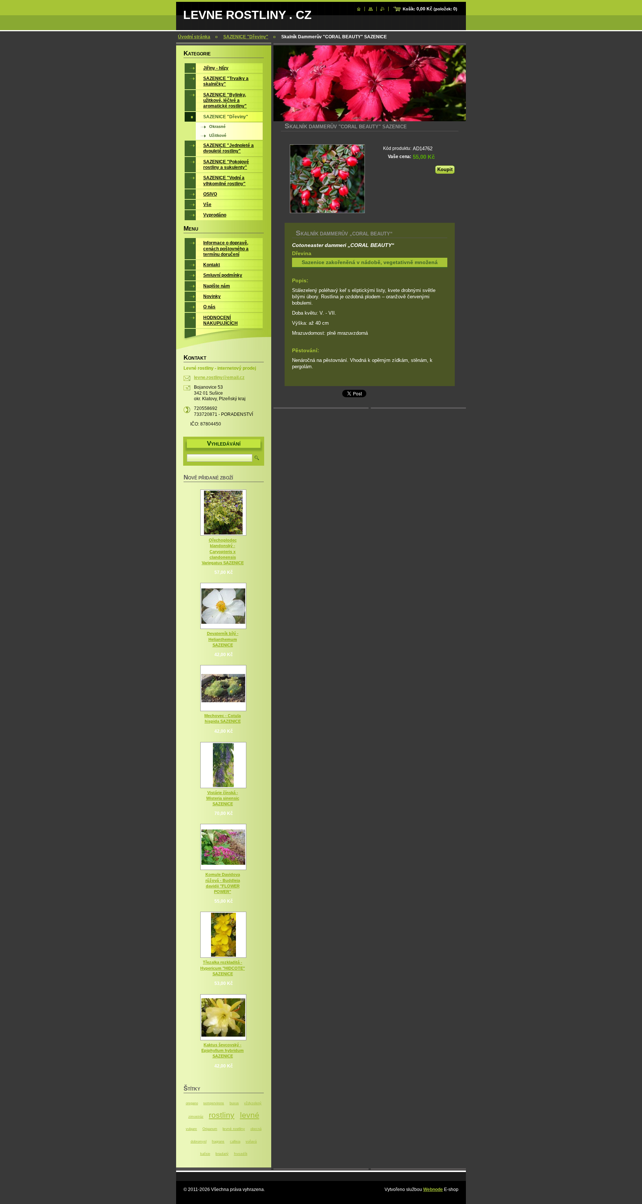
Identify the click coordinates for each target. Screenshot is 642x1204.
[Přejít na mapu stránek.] (371, 9)
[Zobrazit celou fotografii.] (223, 512)
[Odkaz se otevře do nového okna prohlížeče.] (327, 179)
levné (249, 1115)
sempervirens (213, 1103)
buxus (234, 1103)
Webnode (433, 1189)
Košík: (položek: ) (430, 9)
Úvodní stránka (194, 37)
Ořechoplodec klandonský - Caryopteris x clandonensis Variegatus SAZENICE (223, 551)
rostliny (221, 1115)
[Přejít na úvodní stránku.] (359, 9)
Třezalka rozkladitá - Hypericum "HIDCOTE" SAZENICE (222, 968)
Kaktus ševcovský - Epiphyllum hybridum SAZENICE (222, 1050)
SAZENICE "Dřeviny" (245, 37)
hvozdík (240, 1154)
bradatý (221, 1154)
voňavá (251, 1141)
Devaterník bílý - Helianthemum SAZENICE (223, 639)
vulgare (191, 1129)
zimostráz (196, 1116)
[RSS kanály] (382, 9)
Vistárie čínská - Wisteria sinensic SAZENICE (222, 798)
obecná (256, 1129)
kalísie (205, 1154)
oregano (192, 1103)
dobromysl (199, 1141)
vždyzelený (253, 1103)
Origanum (209, 1129)
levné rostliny (234, 1129)
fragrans (218, 1141)
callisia (235, 1141)
